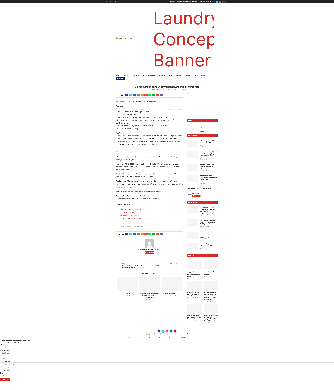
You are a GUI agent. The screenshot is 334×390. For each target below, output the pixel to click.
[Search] (217, 56)
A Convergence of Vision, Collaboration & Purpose (208, 121)
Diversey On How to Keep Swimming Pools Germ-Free (194, 273)
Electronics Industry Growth (127, 191)
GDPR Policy (185, 317)
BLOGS (195, 54)
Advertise (179, 1)
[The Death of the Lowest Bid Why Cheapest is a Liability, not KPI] (192, 201)
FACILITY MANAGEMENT (149, 54)
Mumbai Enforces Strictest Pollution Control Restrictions (209, 156)
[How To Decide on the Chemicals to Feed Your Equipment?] (192, 188)
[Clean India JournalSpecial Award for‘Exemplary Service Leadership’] (192, 133)
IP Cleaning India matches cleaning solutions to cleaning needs (193, 252)
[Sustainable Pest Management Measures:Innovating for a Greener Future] (149, 263)
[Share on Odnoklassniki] (142, 74)
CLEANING (162, 54)
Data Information (160, 317)
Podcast (203, 54)
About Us (172, 1)
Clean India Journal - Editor (157, 68)
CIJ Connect (120, 57)
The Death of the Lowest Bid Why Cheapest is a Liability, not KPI (208, 201)
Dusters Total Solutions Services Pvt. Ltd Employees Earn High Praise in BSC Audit (211, 297)
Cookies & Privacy (198, 317)
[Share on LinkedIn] (134, 74)
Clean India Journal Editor (208, 124)
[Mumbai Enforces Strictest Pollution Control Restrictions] (192, 157)
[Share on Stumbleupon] (146, 74)
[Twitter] (217, 2)
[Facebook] (214, 2)
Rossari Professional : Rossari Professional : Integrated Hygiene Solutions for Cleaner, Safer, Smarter (210, 275)
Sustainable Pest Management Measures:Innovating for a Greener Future (149, 274)
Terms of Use (146, 317)
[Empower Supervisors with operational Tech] (192, 225)
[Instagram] (220, 2)
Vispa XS (127, 272)
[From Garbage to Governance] (192, 214)
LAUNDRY (179, 54)
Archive (191, 234)
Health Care (120, 205)
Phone (2, 335)
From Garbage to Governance (205, 213)
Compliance (173, 317)
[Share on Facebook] (126, 74)
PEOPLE (118, 54)
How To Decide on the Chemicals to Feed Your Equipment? (208, 188)
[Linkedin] (223, 2)
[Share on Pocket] (157, 74)
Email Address (5, 329)
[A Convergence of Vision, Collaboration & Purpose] (192, 122)
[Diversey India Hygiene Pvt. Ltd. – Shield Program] (211, 243)
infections (129, 205)
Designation (4, 346)
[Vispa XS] (127, 263)
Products (136, 54)
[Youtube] (225, 2)
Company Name (6, 340)
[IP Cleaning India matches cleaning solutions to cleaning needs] (194, 243)
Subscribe (194, 1)
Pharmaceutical (139, 205)
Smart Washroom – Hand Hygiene (129, 194)
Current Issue (187, 1)
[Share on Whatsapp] (149, 74)
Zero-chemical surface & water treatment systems (134, 197)
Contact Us (209, 1)
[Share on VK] (138, 74)
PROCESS (126, 54)
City (1, 352)
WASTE (170, 54)
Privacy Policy (134, 317)
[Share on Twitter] (130, 74)
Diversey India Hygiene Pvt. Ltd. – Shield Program (210, 251)
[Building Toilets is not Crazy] (172, 263)
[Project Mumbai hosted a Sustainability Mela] (192, 146)
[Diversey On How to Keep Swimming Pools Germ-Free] (194, 264)
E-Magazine (202, 1)
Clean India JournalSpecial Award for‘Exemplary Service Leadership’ (209, 133)
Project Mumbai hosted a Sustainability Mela (208, 144)
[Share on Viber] (161, 74)
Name (2, 323)
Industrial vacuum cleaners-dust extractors (132, 188)
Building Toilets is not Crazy (171, 272)
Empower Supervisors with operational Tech (207, 224)
